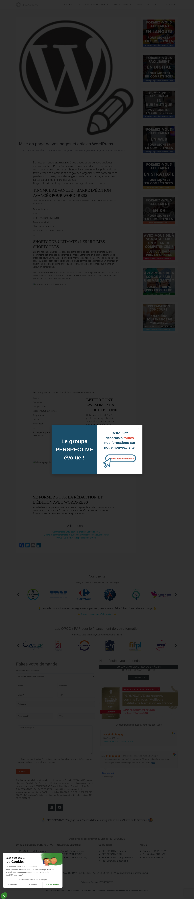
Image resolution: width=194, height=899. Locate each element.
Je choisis (32, 884)
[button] (138, 429)
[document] (97, 449)
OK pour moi (52, 884)
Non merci (12, 884)
